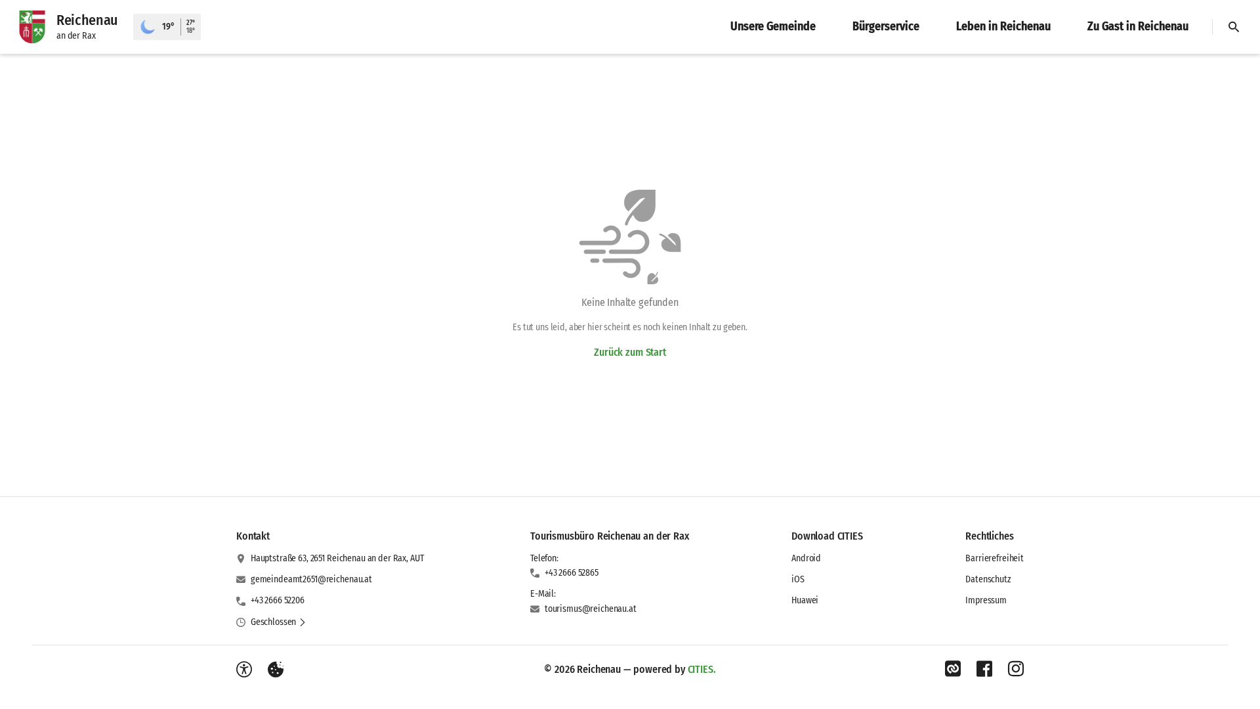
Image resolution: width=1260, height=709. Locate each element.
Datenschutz (988, 579)
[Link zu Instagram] (1016, 669)
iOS (798, 579)
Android (806, 558)
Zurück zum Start (629, 352)
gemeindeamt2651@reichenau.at (311, 579)
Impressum (986, 600)
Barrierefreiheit (994, 558)
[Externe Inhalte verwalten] (276, 669)
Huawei (804, 600)
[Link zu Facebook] (984, 669)
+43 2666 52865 (571, 572)
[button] (278, 622)
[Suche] (1233, 26)
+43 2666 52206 (277, 600)
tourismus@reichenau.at (591, 608)
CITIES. (702, 669)
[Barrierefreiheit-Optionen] (244, 669)
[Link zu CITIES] (953, 669)
